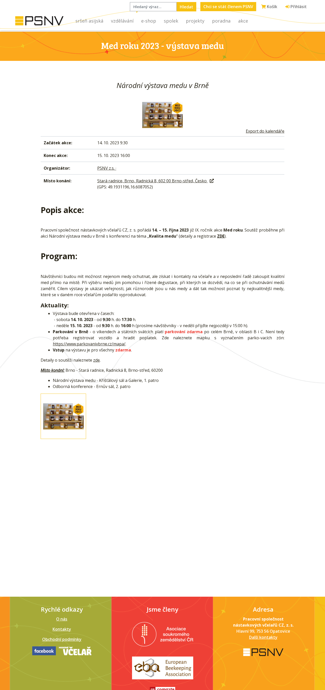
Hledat (186, 7)
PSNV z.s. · (106, 168)
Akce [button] (243, 21)
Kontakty (62, 629)
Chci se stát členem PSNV (228, 6)
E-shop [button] (148, 21)
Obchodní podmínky (62, 639)
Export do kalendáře (265, 131)
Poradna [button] (221, 21)
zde (96, 360)
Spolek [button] (171, 21)
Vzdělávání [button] (122, 21)
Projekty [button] (195, 21)
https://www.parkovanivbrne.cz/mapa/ (89, 344)
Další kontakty (263, 637)
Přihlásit (298, 6)
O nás (61, 619)
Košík (271, 6)
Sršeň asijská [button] (89, 21)
